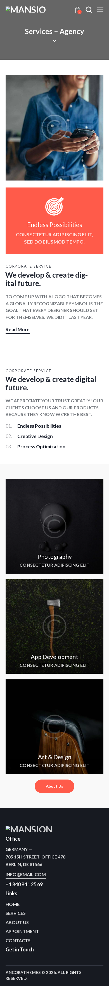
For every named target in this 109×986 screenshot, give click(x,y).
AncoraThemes (23, 972)
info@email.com (26, 874)
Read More (18, 329)
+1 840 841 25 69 (24, 884)
